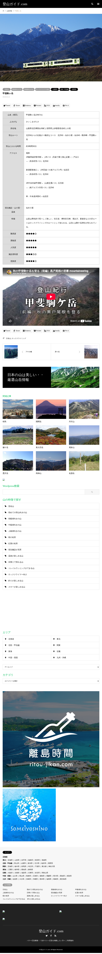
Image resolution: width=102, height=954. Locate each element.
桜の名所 (12, 537)
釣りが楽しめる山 (15, 581)
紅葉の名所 (13, 543)
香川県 (55, 876)
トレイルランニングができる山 (21, 568)
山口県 (15, 876)
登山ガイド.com (51, 931)
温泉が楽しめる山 (15, 556)
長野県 (74, 89)
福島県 (30, 860)
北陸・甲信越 (64, 89)
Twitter (47, 936)
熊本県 (42, 879)
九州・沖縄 (61, 657)
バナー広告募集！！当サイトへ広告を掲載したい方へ (46, 940)
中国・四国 (13, 657)
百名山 (7, 89)
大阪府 (10, 873)
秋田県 (37, 860)
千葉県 (37, 866)
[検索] (92, 4)
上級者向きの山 (14, 531)
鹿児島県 (63, 879)
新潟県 (30, 863)
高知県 (62, 876)
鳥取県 (69, 876)
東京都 (44, 866)
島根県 (28, 876)
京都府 (17, 873)
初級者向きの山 (17, 89)
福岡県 (48, 879)
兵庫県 (30, 873)
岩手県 (23, 860)
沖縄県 (35, 879)
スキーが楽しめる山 (16, 587)
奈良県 (37, 873)
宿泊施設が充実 (14, 550)
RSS (55, 936)
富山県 (16, 863)
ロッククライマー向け (42, 89)
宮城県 (10, 860)
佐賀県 (15, 879)
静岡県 (30, 869)
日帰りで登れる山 (15, 562)
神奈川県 (51, 866)
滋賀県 (23, 873)
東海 (10, 651)
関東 (58, 645)
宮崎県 (28, 879)
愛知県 (23, 869)
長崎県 (55, 879)
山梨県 (55, 89)
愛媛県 (48, 876)
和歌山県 (45, 873)
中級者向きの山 (28, 89)
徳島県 (42, 876)
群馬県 (23, 866)
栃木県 (17, 866)
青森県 (44, 860)
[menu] (98, 4)
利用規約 (70, 940)
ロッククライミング (19, 338)
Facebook (51, 936)
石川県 (37, 863)
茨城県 (10, 866)
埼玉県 (30, 866)
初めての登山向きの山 (17, 512)
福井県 (43, 863)
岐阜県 (17, 869)
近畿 (58, 651)
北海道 (11, 639)
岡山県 (21, 876)
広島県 (35, 876)
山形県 (17, 860)
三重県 (10, 869)
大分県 (21, 879)
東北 (58, 639)
